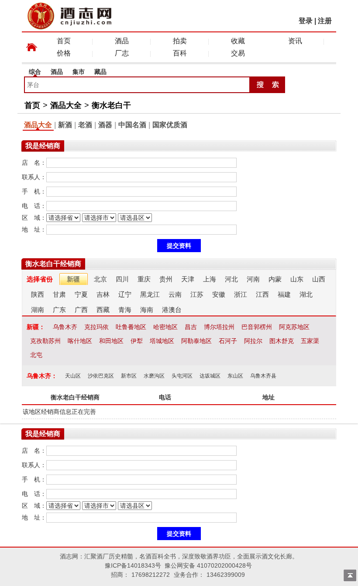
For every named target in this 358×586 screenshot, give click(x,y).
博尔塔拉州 (219, 326)
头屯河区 (182, 376)
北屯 (36, 354)
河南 (253, 279)
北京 (100, 279)
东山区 (235, 376)
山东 (296, 279)
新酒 (65, 124)
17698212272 (150, 574)
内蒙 (275, 279)
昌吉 (191, 326)
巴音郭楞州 (256, 326)
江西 (262, 294)
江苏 (196, 294)
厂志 (122, 53)
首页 (64, 41)
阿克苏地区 (294, 326)
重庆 (144, 279)
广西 (81, 309)
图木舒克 (281, 340)
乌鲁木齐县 (263, 376)
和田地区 (111, 340)
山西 (318, 279)
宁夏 (81, 294)
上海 (209, 279)
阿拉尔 (253, 340)
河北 (231, 279)
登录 (306, 20)
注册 (325, 20)
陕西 (37, 294)
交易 (238, 53)
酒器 (105, 124)
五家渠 (310, 340)
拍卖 (180, 41)
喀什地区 (80, 340)
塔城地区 (162, 340)
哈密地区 (165, 326)
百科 (180, 53)
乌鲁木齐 (65, 326)
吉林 (103, 294)
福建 (284, 294)
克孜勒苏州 (45, 340)
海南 (146, 309)
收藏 (238, 41)
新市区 (129, 376)
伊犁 (137, 340)
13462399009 (226, 574)
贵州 (165, 279)
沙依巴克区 (101, 376)
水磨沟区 (154, 376)
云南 (175, 294)
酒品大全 (66, 105)
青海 (124, 309)
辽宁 (124, 294)
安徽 (218, 294)
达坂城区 (210, 376)
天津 (187, 279)
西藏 (103, 309)
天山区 (73, 376)
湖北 (306, 294)
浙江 (240, 294)
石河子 (228, 340)
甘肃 (59, 294)
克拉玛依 (96, 326)
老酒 (85, 124)
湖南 (37, 309)
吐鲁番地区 (131, 326)
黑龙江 (150, 294)
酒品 (122, 41)
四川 (122, 279)
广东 (59, 309)
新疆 (73, 279)
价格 (64, 53)
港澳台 (172, 309)
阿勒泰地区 (196, 340)
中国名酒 (132, 124)
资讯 (295, 41)
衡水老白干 (111, 105)
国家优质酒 (169, 124)
